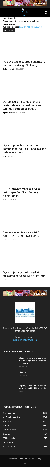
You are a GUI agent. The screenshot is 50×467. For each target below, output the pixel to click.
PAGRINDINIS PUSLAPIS (30, 27)
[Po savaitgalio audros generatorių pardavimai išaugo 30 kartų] (25, 47)
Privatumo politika (16, 458)
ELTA (4, 156)
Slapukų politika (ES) (33, 458)
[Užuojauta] (10, 375)
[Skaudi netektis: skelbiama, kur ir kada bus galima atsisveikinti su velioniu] (10, 361)
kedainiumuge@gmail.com (25, 339)
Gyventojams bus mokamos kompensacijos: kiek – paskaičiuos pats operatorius (24, 149)
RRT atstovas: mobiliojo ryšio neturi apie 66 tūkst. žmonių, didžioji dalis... (21, 192)
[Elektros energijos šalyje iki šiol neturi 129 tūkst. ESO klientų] (25, 218)
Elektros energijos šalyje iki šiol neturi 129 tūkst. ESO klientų (22, 234)
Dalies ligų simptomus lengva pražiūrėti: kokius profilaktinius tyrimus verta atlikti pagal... (22, 105)
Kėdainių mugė (8, 69)
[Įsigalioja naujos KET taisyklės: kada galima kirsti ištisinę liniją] (10, 389)
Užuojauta (23, 372)
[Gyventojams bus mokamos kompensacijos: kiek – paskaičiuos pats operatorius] (25, 131)
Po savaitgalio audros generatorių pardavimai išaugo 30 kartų (24, 63)
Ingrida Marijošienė (10, 112)
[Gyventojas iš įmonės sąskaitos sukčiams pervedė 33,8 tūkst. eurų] (25, 258)
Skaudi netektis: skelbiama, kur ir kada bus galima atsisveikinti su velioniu (33, 361)
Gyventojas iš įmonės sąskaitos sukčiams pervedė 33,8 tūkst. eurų (24, 274)
